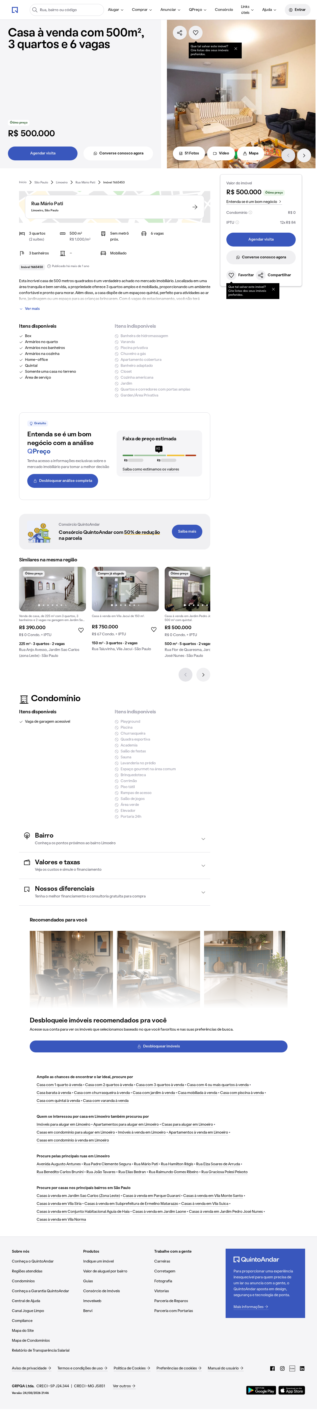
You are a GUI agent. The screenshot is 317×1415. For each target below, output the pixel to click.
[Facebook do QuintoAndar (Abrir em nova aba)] (272, 1368)
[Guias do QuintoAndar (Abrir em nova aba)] (292, 1368)
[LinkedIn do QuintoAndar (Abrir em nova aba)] (302, 1368)
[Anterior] (288, 155)
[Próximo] (304, 155)
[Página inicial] (15, 9)
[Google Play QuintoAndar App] (261, 1390)
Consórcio (224, 10)
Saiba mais (187, 531)
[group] (52, 614)
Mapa (253, 153)
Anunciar (168, 10)
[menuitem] (116, 10)
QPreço (195, 10)
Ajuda (267, 10)
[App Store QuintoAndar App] (291, 1390)
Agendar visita (42, 153)
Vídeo (224, 153)
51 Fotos (192, 153)
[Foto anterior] (28, 589)
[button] (114, 839)
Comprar (140, 10)
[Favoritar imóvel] (196, 33)
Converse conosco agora (121, 153)
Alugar (113, 10)
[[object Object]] (236, 48)
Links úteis (245, 10)
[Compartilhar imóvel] (180, 33)
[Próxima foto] (77, 589)
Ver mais (32, 309)
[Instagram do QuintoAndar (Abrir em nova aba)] (282, 1368)
